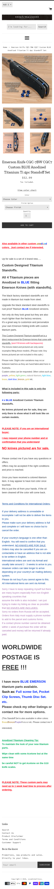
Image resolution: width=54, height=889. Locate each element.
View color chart (27, 190)
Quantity (27, 211)
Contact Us (8, 833)
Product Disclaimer (12, 836)
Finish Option (27, 203)
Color (27, 195)
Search (5, 830)
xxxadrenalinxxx (35, 879)
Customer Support (11, 842)
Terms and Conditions (14, 839)
